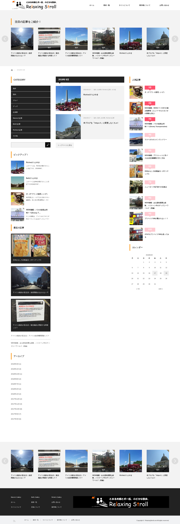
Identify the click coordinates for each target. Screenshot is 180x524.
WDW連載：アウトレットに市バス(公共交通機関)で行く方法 (156, 156)
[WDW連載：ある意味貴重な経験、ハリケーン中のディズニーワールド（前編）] (136, 202)
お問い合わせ (164, 5)
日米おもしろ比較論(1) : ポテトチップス (27, 260)
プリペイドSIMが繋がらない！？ (156, 218)
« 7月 (138, 289)
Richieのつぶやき (126, 53)
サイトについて (124, 5)
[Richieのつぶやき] (68, 98)
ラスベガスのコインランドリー (156, 140)
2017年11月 (15, 404)
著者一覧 (106, 5)
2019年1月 (15, 369)
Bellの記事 (16, 124)
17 (155, 273)
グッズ (15, 106)
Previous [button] (5, 39)
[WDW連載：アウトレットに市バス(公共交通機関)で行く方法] (136, 155)
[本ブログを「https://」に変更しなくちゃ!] (68, 126)
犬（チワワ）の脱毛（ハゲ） (37, 194)
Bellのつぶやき (32, 178)
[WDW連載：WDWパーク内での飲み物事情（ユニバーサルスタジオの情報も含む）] (136, 108)
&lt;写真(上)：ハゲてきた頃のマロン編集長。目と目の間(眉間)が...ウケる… (37, 200)
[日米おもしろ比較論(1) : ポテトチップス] (136, 171)
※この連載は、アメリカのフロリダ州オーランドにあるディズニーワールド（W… (37, 218)
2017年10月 (15, 409)
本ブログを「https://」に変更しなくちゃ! (157, 54)
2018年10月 (15, 374)
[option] (24, 42)
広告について (35, 507)
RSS (14, 520)
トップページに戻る (65, 145)
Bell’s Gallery (35, 497)
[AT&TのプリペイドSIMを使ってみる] (136, 234)
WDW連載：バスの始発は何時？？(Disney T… (37, 211)
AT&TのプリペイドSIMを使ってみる (157, 235)
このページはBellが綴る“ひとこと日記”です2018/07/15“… (37, 183)
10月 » (161, 289)
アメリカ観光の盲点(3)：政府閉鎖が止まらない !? (21, 54)
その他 (113, 89)
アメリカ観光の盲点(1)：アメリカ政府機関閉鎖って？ (75, 54)
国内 (98, 118)
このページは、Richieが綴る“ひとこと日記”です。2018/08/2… (37, 167)
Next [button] (175, 39)
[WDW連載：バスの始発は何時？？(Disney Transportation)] (136, 123)
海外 (22, 48)
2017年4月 (15, 419)
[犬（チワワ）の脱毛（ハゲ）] (136, 92)
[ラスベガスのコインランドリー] (136, 139)
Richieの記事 (106, 89)
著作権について (144, 5)
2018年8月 (15, 379)
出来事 (99, 89)
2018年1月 (15, 394)
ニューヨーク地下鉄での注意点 (156, 187)
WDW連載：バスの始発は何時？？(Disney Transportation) (156, 125)
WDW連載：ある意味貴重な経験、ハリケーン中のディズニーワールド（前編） (103, 55)
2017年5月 (15, 414)
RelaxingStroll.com (151, 520)
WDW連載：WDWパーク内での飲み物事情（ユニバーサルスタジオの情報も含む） (157, 110)
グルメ (15, 100)
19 (166, 273)
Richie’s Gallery (57, 497)
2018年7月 (15, 384)
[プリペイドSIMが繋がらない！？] (136, 218)
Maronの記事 (17, 118)
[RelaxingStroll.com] (35, 5)
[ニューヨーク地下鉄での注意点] (136, 187)
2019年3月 (15, 364)
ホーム (91, 5)
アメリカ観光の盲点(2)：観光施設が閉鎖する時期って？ (48, 54)
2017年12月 (15, 399)
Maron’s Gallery (16, 497)
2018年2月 (15, 389)
